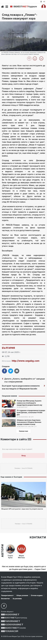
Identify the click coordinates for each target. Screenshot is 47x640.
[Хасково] (10, 614)
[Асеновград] (12, 624)
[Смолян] (13, 628)
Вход (24, 455)
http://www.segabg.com (25, 360)
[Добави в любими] (29, 58)
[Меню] (6, 6)
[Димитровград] (14, 618)
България (8, 348)
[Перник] (9, 631)
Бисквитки (5, 598)
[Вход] (43, 6)
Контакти (38, 537)
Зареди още (23, 431)
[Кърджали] (23, 7)
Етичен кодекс (37, 595)
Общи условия (22, 595)
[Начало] (2, 6)
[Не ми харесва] (42, 58)
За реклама (17, 598)
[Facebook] (4, 606)
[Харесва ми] (36, 58)
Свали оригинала (8, 24)
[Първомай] (10, 621)
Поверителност (7, 595)
